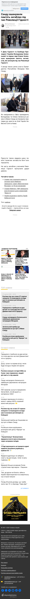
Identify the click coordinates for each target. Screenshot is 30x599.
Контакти (3, 565)
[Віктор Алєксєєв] (2, 26)
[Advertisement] (15, 141)
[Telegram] (9, 590)
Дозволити (24, 8)
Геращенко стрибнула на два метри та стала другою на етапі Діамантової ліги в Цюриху (14, 355)
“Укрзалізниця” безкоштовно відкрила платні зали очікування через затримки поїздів (13, 438)
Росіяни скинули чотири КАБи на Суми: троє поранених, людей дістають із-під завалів (13, 372)
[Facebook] (2, 590)
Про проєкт (4, 562)
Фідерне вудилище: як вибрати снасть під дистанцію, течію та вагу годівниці (14, 457)
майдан (7, 202)
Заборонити (16, 8)
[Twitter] (6, 590)
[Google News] (16, 590)
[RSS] (19, 590)
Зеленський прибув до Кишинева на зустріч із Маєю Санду (14, 420)
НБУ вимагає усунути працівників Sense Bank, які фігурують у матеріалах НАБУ (13, 391)
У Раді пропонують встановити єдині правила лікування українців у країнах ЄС (15, 447)
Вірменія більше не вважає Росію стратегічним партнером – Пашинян (14, 465)
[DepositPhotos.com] (9, 596)
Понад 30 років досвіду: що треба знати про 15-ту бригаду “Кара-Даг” (14, 482)
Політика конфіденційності (8, 570)
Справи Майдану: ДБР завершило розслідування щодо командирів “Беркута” (16, 191)
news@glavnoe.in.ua (10, 577)
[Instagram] (13, 590)
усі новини (24, 488)
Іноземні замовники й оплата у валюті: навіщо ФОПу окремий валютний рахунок (12, 400)
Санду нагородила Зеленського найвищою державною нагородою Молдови (13, 381)
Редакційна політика (7, 568)
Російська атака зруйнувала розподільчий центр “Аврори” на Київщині (13, 429)
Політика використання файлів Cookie (11, 573)
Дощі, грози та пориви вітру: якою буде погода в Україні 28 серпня (13, 364)
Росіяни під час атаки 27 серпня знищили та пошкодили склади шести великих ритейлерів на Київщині (13, 411)
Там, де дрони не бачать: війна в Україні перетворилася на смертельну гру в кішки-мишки (15, 474)
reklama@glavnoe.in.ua (10, 581)
